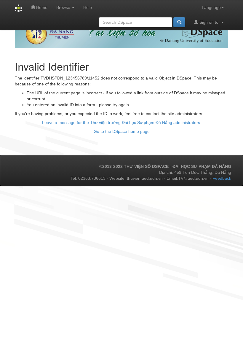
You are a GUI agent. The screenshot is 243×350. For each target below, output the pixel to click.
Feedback (221, 178)
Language (211, 7)
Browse (63, 7)
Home (41, 7)
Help (87, 7)
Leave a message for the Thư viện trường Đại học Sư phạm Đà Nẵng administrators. (121, 122)
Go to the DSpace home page (122, 131)
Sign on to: (209, 22)
